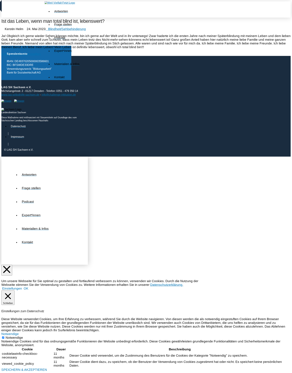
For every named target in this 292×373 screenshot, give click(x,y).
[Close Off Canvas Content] (6, 270)
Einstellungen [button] (12, 288)
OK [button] (26, 288)
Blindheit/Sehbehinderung (67, 29)
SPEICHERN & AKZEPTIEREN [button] (24, 369)
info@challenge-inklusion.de (59, 94)
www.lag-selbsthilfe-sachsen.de (20, 94)
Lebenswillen (31, 54)
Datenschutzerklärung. (166, 285)
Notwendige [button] (10, 334)
